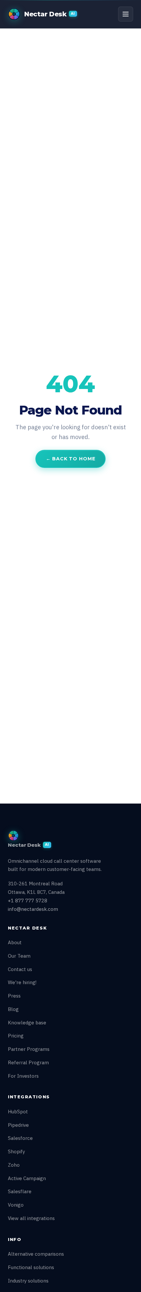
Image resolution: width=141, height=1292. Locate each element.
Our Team (19, 956)
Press (14, 996)
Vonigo (16, 1205)
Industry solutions (28, 1281)
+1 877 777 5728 (27, 900)
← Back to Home (70, 459)
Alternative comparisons (36, 1254)
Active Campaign (27, 1178)
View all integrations (31, 1218)
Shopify (16, 1151)
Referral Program (28, 1062)
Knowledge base (27, 1022)
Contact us (20, 969)
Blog (13, 1009)
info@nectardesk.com (33, 909)
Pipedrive (18, 1125)
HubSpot (18, 1111)
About (15, 942)
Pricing (16, 1036)
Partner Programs (29, 1049)
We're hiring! (22, 982)
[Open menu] (125, 14)
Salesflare (19, 1191)
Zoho (14, 1165)
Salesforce (20, 1138)
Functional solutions (31, 1267)
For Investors (23, 1076)
